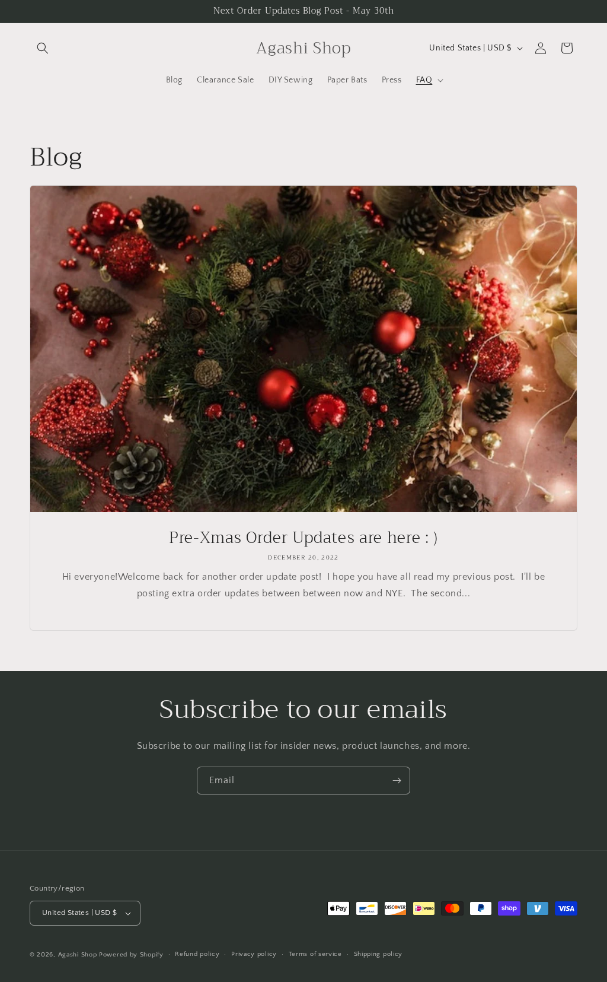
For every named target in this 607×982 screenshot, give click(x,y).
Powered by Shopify (131, 954)
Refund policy (197, 954)
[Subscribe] (397, 781)
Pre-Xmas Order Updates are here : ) (303, 538)
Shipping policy (378, 954)
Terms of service (315, 954)
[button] (43, 48)
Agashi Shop (77, 954)
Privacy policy (254, 954)
